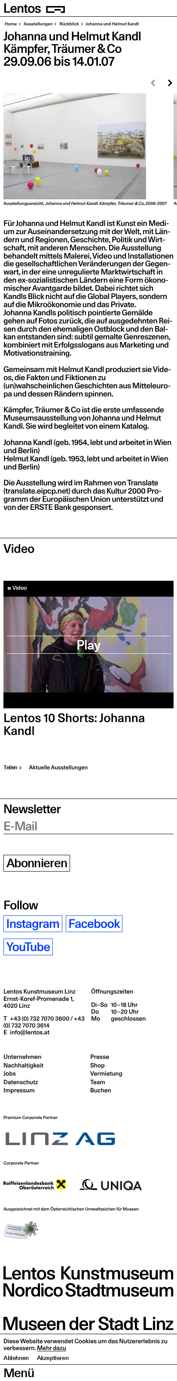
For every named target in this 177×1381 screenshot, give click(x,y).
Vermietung (106, 1073)
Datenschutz (20, 1082)
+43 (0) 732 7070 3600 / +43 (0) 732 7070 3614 (44, 1022)
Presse (99, 1056)
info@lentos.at (29, 1032)
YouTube (28, 947)
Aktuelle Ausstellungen (58, 767)
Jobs (9, 1073)
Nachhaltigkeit (23, 1065)
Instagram (33, 923)
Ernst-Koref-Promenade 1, (38, 1002)
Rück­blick (68, 24)
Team (97, 1082)
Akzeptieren (53, 1358)
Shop (97, 1065)
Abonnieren (36, 863)
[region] (88, 149)
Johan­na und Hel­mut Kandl (112, 24)
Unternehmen (22, 1056)
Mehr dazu (51, 1348)
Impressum (19, 1090)
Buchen (100, 1090)
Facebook (93, 923)
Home (11, 24)
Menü (18, 1373)
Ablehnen (16, 1358)
